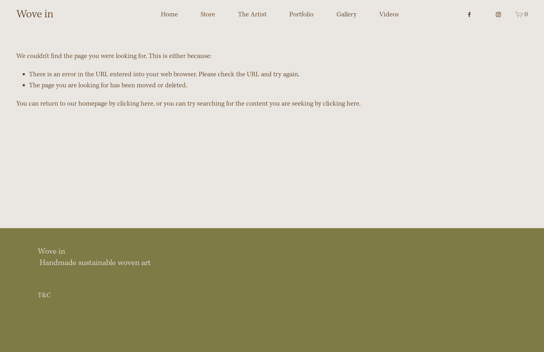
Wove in (35, 14)
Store (208, 14)
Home (169, 14)
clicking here (135, 103)
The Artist (252, 14)
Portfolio (301, 14)
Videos (389, 14)
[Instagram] (498, 14)
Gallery (347, 14)
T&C (44, 295)
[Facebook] (469, 14)
